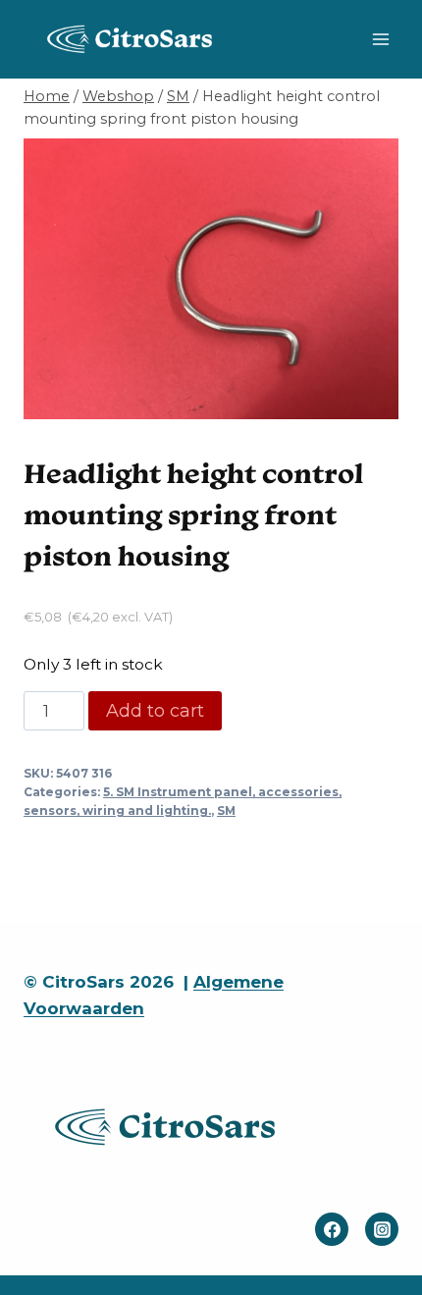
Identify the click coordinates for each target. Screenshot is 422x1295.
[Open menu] (380, 39)
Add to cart (155, 711)
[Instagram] (381, 1229)
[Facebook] (331, 1229)
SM (226, 810)
